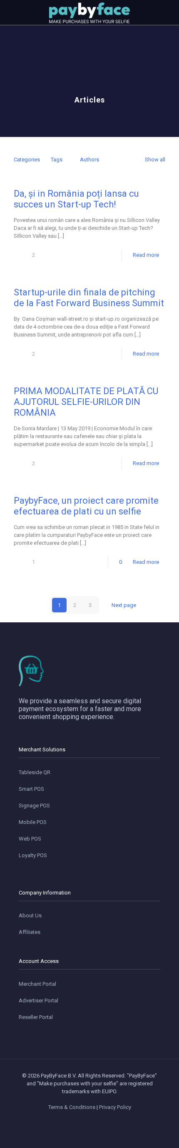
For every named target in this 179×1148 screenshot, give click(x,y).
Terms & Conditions (71, 1107)
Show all (155, 159)
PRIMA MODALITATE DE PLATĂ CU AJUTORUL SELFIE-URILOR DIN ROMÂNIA (86, 402)
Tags (56, 159)
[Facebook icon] (76, 1119)
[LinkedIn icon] (94, 1119)
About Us (30, 915)
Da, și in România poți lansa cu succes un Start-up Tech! (76, 199)
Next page (124, 605)
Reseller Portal (36, 1017)
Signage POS (34, 805)
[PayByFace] (89, 12)
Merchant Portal (37, 984)
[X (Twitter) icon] (85, 1119)
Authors (89, 159)
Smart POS (31, 789)
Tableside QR (34, 772)
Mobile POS (33, 822)
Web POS (30, 839)
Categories (27, 159)
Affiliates (29, 932)
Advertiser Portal (38, 1000)
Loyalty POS (33, 855)
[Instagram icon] (102, 1119)
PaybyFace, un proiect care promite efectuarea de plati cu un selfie (86, 506)
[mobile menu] (11, 12)
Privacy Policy (115, 1107)
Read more (146, 255)
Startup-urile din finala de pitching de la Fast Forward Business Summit (89, 297)
